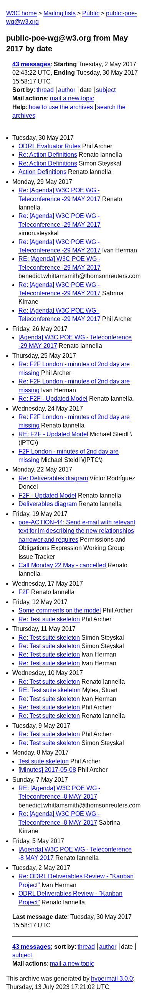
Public (90, 13)
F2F (24, 592)
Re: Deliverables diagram (53, 478)
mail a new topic (72, 98)
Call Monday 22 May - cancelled (62, 565)
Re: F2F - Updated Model (53, 398)
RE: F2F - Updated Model (53, 434)
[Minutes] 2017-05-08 (47, 769)
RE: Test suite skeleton (49, 690)
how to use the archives (61, 107)
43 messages (31, 64)
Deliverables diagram (47, 504)
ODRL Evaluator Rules (49, 146)
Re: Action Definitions (47, 154)
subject (106, 90)
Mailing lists (59, 13)
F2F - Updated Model (47, 495)
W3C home (21, 13)
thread (45, 90)
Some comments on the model (59, 610)
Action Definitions (42, 172)
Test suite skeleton (43, 761)
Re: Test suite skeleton (49, 619)
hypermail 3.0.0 (112, 978)
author (66, 90)
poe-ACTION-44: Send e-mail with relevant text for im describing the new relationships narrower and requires (76, 531)
